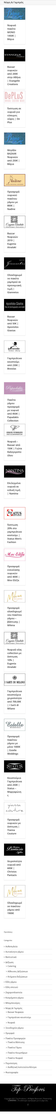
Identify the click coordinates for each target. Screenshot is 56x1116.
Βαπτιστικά (10, 957)
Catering (12, 966)
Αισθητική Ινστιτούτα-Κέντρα (22, 1067)
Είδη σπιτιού (11, 987)
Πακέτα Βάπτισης (16, 1042)
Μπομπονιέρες (12, 1003)
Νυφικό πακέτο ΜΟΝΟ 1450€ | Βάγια (11, 32)
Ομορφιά (9, 1033)
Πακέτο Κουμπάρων (17, 1052)
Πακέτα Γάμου (15, 1047)
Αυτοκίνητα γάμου (14, 951)
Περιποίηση (11, 1063)
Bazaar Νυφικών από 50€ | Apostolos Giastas (12, 323)
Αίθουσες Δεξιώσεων (18, 971)
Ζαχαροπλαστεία (13, 992)
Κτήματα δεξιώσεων (17, 976)
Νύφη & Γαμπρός (13, 1008)
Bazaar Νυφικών (16, 1012)
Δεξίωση (9, 962)
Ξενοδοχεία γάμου (14, 1028)
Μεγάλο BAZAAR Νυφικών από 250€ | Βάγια (13, 157)
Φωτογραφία (11, 1072)
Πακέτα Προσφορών (15, 1038)
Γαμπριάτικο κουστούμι (19, 1017)
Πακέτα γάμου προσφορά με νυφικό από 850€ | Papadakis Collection (13, 410)
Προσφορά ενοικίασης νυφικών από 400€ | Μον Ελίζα (13, 573)
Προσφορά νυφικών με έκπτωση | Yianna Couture (14, 826)
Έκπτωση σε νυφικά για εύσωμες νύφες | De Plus (14, 115)
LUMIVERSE (12, 1100)
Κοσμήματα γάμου (14, 997)
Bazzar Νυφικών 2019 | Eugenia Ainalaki (12, 240)
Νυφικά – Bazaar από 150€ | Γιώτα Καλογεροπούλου (14, 448)
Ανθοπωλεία (11, 946)
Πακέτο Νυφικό (15, 1058)
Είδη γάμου (11, 982)
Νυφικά (11, 1022)
